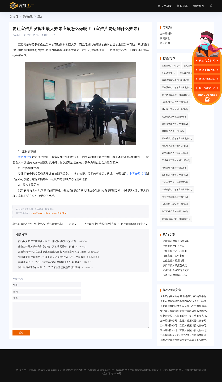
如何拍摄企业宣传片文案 (176, 270)
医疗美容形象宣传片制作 (175, 204)
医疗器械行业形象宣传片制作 (177, 87)
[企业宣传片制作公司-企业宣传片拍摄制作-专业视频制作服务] (22, 5)
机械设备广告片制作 (173, 131)
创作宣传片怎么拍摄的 (175, 250)
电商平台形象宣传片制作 (175, 196)
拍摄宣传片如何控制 (174, 245)
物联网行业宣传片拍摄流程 (176, 94)
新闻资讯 (182, 6)
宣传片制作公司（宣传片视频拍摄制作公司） (184, 320)
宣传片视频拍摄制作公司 (175, 80)
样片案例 (198, 6)
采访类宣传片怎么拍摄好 (176, 241)
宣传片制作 (165, 6)
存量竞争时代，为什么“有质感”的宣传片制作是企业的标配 (49, 262)
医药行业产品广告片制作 (175, 102)
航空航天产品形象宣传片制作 (177, 138)
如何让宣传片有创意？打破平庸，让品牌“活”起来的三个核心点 (52, 256)
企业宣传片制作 (171, 65)
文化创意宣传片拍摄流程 (175, 182)
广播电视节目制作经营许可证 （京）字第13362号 (157, 370)
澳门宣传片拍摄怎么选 (175, 265)
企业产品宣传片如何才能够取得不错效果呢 (183, 296)
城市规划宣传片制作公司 (175, 109)
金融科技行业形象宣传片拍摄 (177, 189)
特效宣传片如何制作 (174, 255)
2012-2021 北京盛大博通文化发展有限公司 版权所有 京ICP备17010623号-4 (57, 370)
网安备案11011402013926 (114, 370)
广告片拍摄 (168, 73)
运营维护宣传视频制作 (174, 116)
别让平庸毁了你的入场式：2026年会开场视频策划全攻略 (49, 267)
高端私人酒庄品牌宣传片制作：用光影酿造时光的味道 (47, 241)
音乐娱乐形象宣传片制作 (175, 175)
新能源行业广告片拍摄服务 (176, 218)
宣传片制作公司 (189, 73)
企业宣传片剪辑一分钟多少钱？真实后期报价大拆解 (46, 246)
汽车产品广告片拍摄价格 (175, 211)
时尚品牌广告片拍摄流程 (175, 153)
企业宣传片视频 (136, 173)
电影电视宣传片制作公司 (175, 145)
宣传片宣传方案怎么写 (175, 275)
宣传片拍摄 (25, 157)
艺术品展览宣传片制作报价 (176, 160)
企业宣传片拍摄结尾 (174, 260)
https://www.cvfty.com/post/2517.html (49, 213)
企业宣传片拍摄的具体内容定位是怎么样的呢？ (185, 301)
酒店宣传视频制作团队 (174, 167)
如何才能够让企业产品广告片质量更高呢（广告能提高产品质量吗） (56, 223)
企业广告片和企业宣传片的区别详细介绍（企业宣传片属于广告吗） (128, 223)
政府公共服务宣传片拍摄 (175, 124)
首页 (15, 16)
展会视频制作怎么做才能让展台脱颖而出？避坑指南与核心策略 (52, 251)
